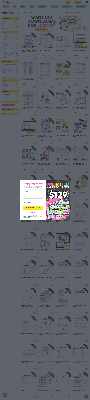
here (30, 217)
